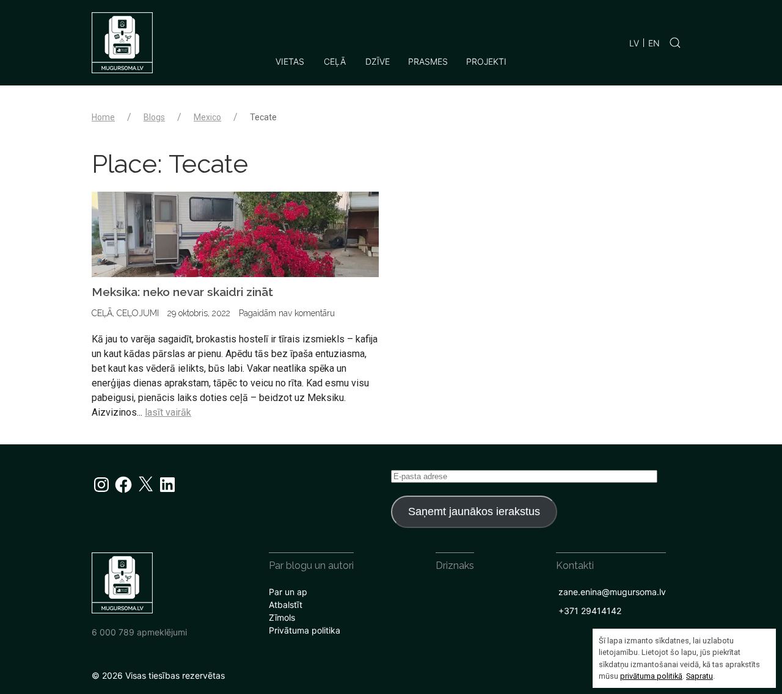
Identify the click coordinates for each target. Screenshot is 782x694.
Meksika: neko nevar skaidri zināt (182, 291)
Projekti (486, 61)
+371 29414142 (589, 610)
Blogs (154, 117)
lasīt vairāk (168, 412)
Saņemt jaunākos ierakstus (474, 511)
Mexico (207, 117)
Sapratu (699, 676)
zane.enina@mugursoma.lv (612, 592)
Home (103, 117)
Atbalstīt (285, 604)
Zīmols (282, 617)
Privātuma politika (304, 630)
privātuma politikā (651, 676)
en (654, 43)
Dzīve (377, 61)
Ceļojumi (138, 313)
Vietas (290, 61)
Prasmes (428, 61)
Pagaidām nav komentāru (287, 313)
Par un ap (288, 592)
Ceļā (335, 61)
